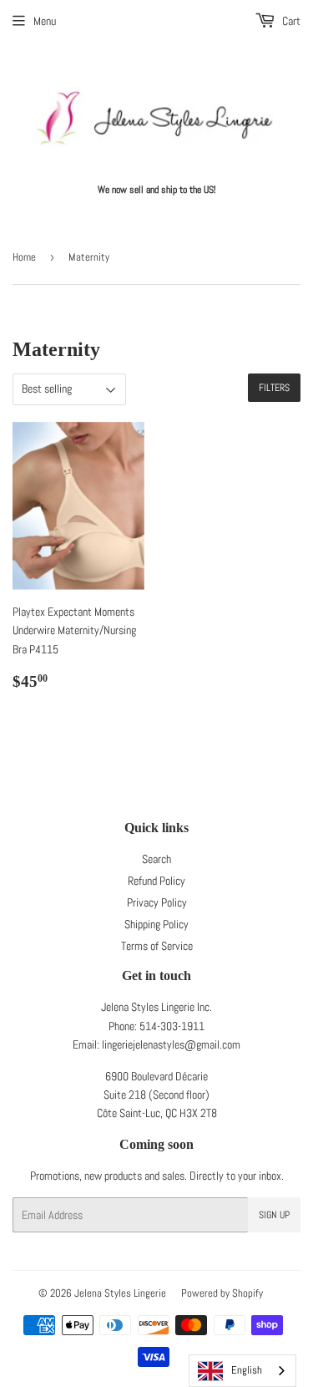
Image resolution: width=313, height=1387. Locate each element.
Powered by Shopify (222, 1293)
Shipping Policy (156, 924)
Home (24, 257)
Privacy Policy (157, 902)
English (246, 1370)
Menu (44, 20)
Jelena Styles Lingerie (120, 1293)
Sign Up (274, 1215)
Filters (274, 387)
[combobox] (242, 1370)
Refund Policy (156, 880)
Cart (290, 20)
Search (156, 858)
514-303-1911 (171, 1026)
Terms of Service (157, 945)
